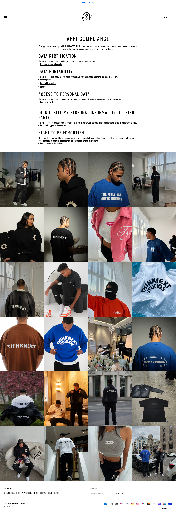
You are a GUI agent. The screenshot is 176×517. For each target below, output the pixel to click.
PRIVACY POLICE (27, 493)
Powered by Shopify (8, 507)
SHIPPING (43, 493)
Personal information (48, 83)
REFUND (36, 493)
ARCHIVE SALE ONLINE (88, 2)
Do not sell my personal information (53, 125)
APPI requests (45, 79)
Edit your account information (51, 64)
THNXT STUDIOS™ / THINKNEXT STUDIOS (20, 503)
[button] (170, 17)
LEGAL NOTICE (15, 493)
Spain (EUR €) (165, 508)
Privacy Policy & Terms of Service (100, 48)
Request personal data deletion (51, 143)
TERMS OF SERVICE (53, 493)
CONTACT (7, 493)
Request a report (46, 102)
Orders (42, 86)
